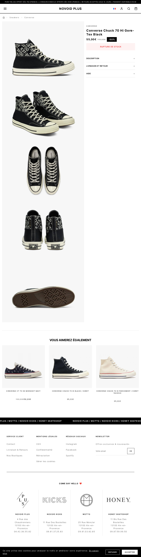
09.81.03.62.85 (86, 531)
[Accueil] (3, 17)
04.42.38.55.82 (22, 531)
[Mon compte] (122, 9)
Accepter (130, 552)
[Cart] (136, 9)
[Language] (114, 9)
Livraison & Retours (17, 450)
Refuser (112, 552)
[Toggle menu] (5, 9)
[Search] (129, 9)
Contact (11, 444)
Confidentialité (44, 450)
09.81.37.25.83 (54, 531)
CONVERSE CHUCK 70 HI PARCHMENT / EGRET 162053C (117, 392)
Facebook (71, 450)
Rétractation (43, 455)
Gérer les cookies (45, 461)
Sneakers (14, 17)
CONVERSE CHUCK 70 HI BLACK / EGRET (70, 391)
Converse (29, 17)
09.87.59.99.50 (118, 531)
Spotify (70, 455)
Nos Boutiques (14, 455)
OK (131, 451)
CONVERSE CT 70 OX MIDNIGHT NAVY (23, 391)
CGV (38, 444)
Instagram (71, 444)
